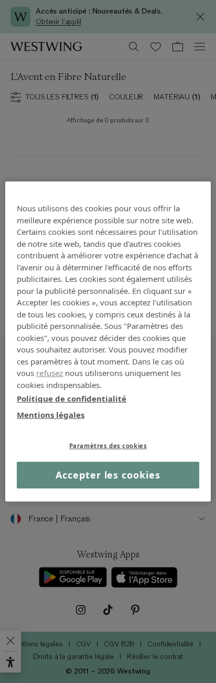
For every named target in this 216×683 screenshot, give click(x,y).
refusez (49, 373)
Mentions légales (50, 414)
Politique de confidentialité (71, 398)
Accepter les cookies (108, 475)
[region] (107, 341)
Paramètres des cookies (108, 446)
